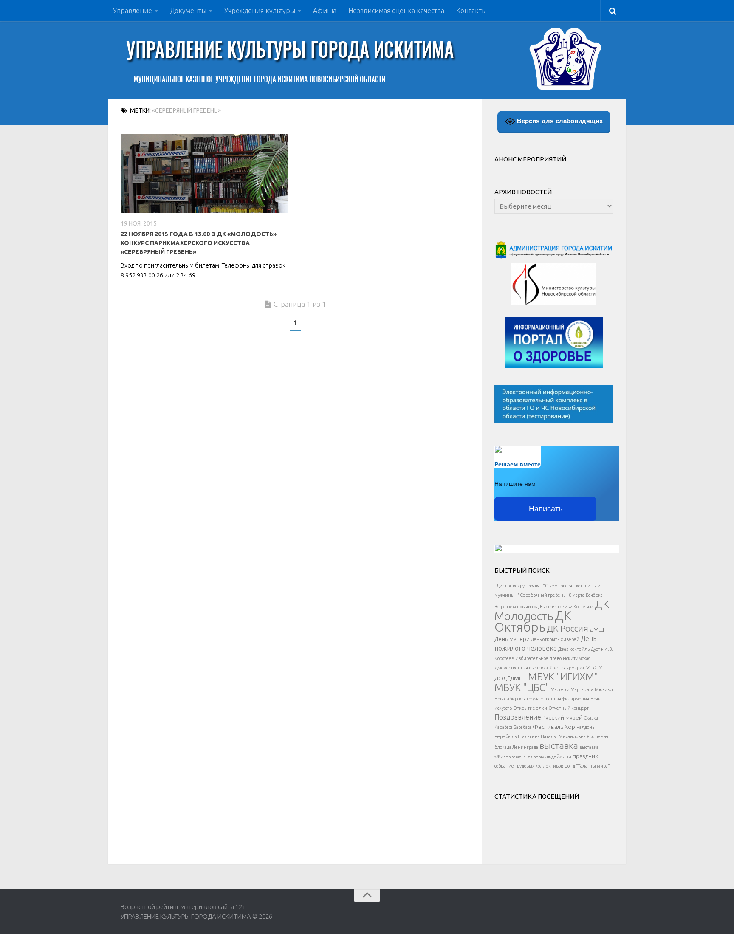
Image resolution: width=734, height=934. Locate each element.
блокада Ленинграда (516, 747)
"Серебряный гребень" (542, 595)
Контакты (471, 10)
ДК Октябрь (532, 621)
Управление (132, 10)
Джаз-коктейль (574, 649)
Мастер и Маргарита (571, 689)
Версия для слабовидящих (559, 120)
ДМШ (597, 629)
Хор (570, 726)
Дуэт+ (597, 649)
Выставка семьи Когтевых (566, 606)
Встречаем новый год (516, 606)
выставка (558, 745)
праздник (585, 756)
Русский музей (562, 717)
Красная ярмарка (566, 667)
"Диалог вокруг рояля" (518, 585)
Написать (545, 509)
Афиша (324, 10)
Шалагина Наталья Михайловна (552, 736)
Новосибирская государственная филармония (541, 698)
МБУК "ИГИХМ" (563, 676)
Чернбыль (505, 736)
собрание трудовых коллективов (528, 765)
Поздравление (517, 717)
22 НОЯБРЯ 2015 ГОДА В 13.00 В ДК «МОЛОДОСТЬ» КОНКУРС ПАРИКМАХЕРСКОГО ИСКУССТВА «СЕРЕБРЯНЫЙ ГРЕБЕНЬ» (199, 243)
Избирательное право (538, 658)
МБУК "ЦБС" (521, 687)
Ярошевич (597, 736)
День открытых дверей (555, 639)
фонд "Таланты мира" (587, 765)
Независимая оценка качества (396, 10)
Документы (188, 10)
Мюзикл (604, 689)
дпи (567, 756)
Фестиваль (548, 726)
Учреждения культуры (259, 10)
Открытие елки (530, 708)
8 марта (576, 595)
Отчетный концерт (568, 708)
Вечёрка (594, 595)
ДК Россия (567, 628)
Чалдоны (586, 727)
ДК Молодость (552, 610)
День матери (512, 638)
